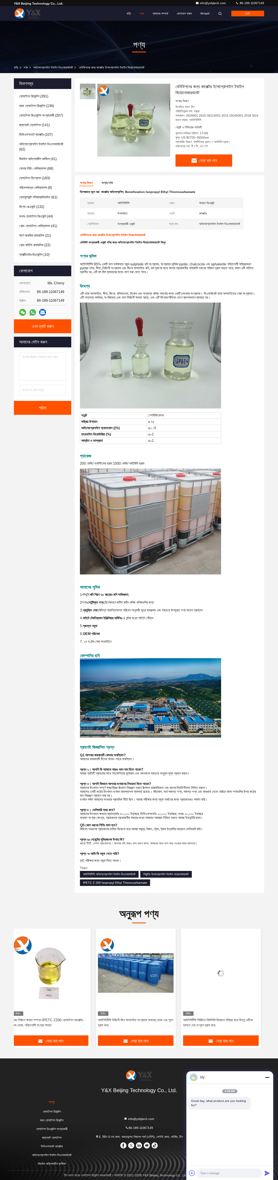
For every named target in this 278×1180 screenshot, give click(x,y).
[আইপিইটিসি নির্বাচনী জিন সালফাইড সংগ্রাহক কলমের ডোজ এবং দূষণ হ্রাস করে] (54, 973)
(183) (34, 178)
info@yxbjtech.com (213, 3)
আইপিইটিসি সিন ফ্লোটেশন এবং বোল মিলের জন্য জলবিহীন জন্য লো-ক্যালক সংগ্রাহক (221, 1022)
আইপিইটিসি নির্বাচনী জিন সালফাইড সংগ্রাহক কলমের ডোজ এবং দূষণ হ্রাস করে (53, 1022)
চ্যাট (247, 13)
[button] (22, 983)
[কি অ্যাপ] (32, 312)
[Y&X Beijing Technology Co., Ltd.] (27, 13)
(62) (41, 146)
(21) (35, 235)
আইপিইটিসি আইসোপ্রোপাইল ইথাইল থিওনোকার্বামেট (109, 874)
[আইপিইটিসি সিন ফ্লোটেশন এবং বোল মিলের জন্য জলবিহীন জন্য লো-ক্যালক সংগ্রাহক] (224, 973)
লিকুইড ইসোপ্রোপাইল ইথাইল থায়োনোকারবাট (166, 874)
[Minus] (267, 1077)
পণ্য (142, 13)
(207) (41, 115)
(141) (34, 125)
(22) (34, 245)
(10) (34, 254)
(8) (35, 187)
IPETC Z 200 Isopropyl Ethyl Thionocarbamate (115, 882)
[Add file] (192, 1173)
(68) (36, 168)
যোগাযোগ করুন (184, 13)
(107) (36, 134)
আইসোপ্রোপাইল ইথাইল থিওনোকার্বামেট (53, 67)
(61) (38, 197)
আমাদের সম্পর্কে (160, 13)
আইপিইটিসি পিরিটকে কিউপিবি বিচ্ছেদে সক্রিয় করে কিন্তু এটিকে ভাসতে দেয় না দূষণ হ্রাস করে (136, 1022)
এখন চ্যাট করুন (43, 326)
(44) (36, 216)
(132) (31, 207)
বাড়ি (129, 13)
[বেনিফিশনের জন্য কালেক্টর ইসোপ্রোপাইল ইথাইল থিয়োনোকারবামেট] (133, 120)
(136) (36, 106)
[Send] (267, 1173)
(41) (38, 159)
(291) (33, 96)
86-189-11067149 (251, 3)
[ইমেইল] (42, 312)
